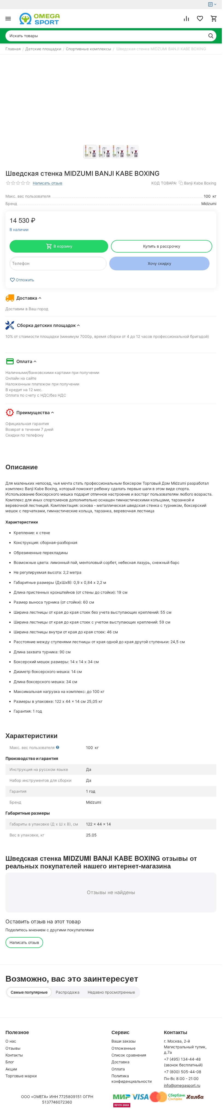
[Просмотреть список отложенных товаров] (199, 18)
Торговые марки (21, 1075)
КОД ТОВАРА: (164, 183)
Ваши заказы (123, 1041)
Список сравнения (128, 1055)
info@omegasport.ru (182, 1085)
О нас (10, 1041)
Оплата (118, 1069)
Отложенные (123, 1048)
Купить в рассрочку (161, 246)
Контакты (14, 1055)
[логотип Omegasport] (39, 18)
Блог (9, 1062)
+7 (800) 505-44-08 (182, 1071)
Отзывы (12, 1048)
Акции (11, 1069)
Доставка (120, 1062)
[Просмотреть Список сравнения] (186, 18)
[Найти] (211, 36)
